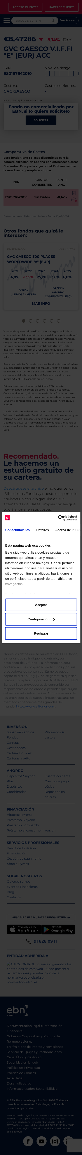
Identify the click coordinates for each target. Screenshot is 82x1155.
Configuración (38, 619)
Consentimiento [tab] (17, 530)
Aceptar (41, 605)
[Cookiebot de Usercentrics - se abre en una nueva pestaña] (58, 518)
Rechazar (41, 633)
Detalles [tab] (42, 530)
